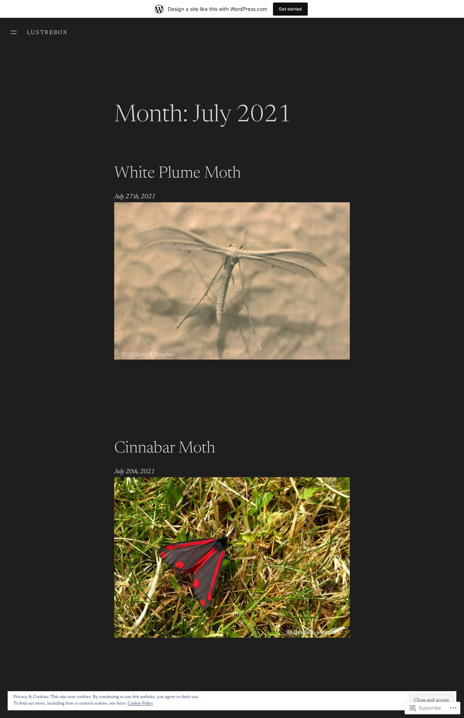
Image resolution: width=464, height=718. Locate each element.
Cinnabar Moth (164, 449)
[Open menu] (13, 32)
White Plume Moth (177, 174)
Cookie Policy (140, 703)
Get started (290, 9)
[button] (232, 281)
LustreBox (47, 33)
